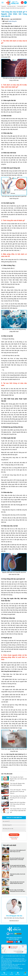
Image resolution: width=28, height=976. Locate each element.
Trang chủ (3, 6)
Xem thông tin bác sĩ (14, 920)
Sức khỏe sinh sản (11, 6)
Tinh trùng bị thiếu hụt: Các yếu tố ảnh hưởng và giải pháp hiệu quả (18, 810)
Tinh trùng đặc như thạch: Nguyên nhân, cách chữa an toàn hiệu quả (18, 778)
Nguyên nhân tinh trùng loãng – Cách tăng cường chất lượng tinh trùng (18, 804)
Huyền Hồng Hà (12, 21)
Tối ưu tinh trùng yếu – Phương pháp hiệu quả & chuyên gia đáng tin (18, 791)
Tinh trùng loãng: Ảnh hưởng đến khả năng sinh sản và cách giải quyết (18, 797)
